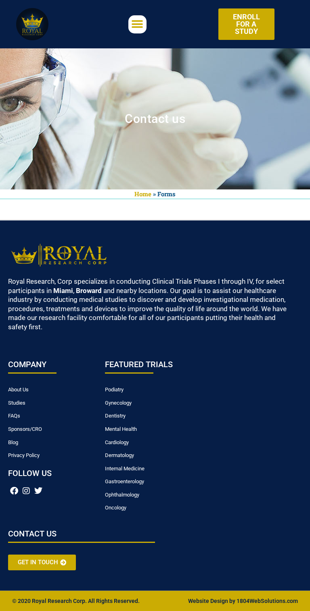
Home (142, 194)
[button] (137, 24)
